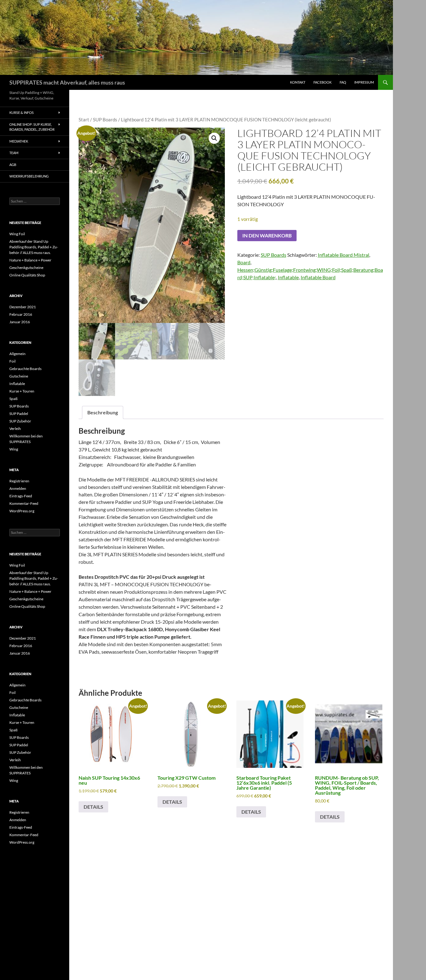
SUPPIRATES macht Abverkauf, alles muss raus (67, 82)
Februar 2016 (20, 314)
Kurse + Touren (21, 391)
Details (93, 807)
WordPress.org (21, 511)
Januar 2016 (19, 321)
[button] (214, 138)
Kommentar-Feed (23, 503)
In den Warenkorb (267, 235)
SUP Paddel (18, 413)
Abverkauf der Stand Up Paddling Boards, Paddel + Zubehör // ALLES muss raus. (33, 247)
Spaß (13, 398)
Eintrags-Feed (20, 496)
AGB (12, 165)
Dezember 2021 (22, 307)
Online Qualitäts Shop (27, 275)
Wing (13, 449)
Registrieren (19, 481)
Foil (12, 361)
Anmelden (17, 488)
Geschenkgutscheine (26, 267)
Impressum (364, 82)
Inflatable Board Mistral (343, 255)
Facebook (322, 82)
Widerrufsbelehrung (29, 176)
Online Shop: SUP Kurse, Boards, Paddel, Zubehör (32, 127)
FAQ (343, 82)
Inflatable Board (318, 277)
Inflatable (288, 277)
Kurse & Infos (21, 112)
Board (243, 262)
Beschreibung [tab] (102, 412)
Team (13, 153)
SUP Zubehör (20, 421)
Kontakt (297, 82)
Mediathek (18, 141)
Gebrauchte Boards (25, 368)
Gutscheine (18, 376)
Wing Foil (17, 234)
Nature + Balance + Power (30, 260)
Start (84, 119)
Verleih (15, 428)
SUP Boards (105, 119)
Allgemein (17, 353)
